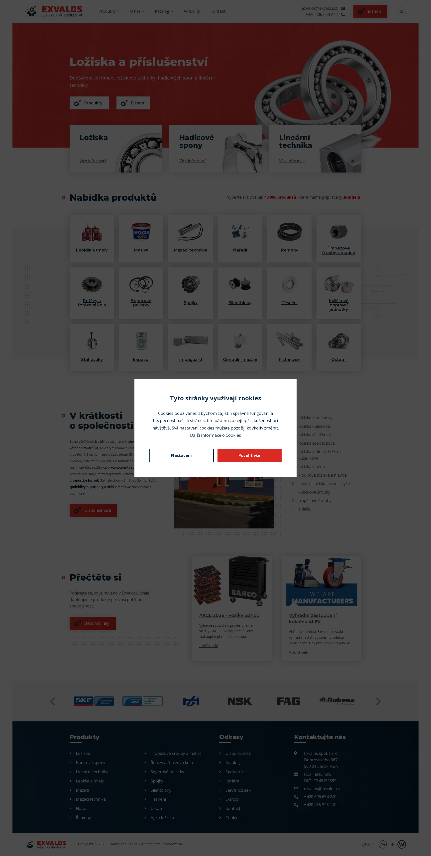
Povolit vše (249, 455)
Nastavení (181, 455)
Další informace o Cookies (215, 435)
